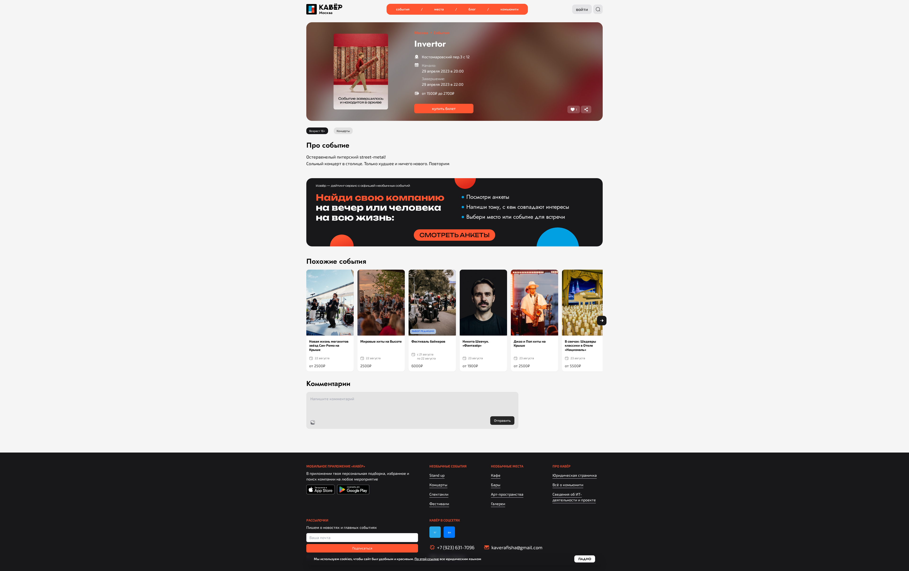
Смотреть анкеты (454, 235)
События (403, 9)
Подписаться (362, 548)
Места (439, 9)
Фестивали (439, 503)
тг (435, 532)
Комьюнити (509, 9)
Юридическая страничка (575, 475)
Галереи (498, 503)
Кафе (495, 475)
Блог (472, 9)
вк (449, 532)
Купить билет (444, 108)
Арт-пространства (507, 494)
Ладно (584, 559)
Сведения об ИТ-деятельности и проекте (574, 497)
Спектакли (438, 494)
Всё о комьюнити (568, 484)
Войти (582, 9)
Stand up (437, 475)
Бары (495, 484)
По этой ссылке (426, 559)
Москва (325, 13)
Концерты (438, 484)
